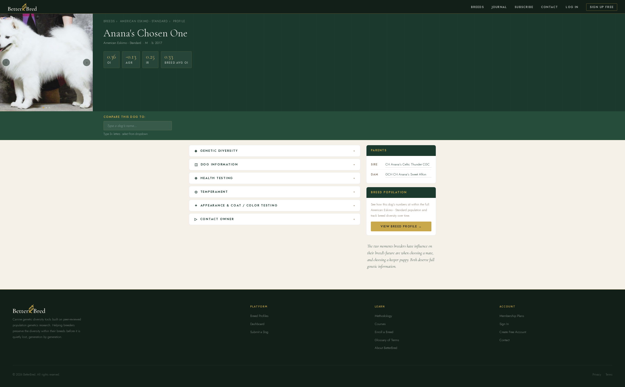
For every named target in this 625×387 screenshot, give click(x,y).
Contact (549, 7)
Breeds (477, 7)
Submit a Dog (259, 332)
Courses (380, 324)
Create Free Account (513, 332)
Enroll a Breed (384, 332)
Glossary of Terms (387, 340)
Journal (499, 7)
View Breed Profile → (401, 226)
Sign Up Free (602, 7)
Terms (609, 374)
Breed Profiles (259, 316)
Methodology (383, 316)
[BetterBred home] (22, 7)
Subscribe (524, 7)
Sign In (504, 324)
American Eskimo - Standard (144, 21)
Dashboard (257, 324)
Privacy (597, 374)
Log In (572, 7)
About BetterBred (386, 348)
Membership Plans (512, 316)
